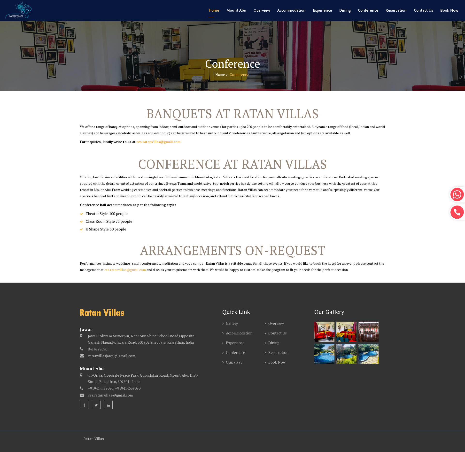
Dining (345, 10)
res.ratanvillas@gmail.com (158, 141)
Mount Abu (236, 10)
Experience (322, 10)
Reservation (396, 10)
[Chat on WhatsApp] (457, 194)
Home (214, 10)
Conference (368, 10)
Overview (262, 10)
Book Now (449, 10)
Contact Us (277, 333)
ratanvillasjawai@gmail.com (111, 355)
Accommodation (291, 10)
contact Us (423, 10)
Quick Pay (234, 362)
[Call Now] (457, 212)
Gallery (232, 323)
